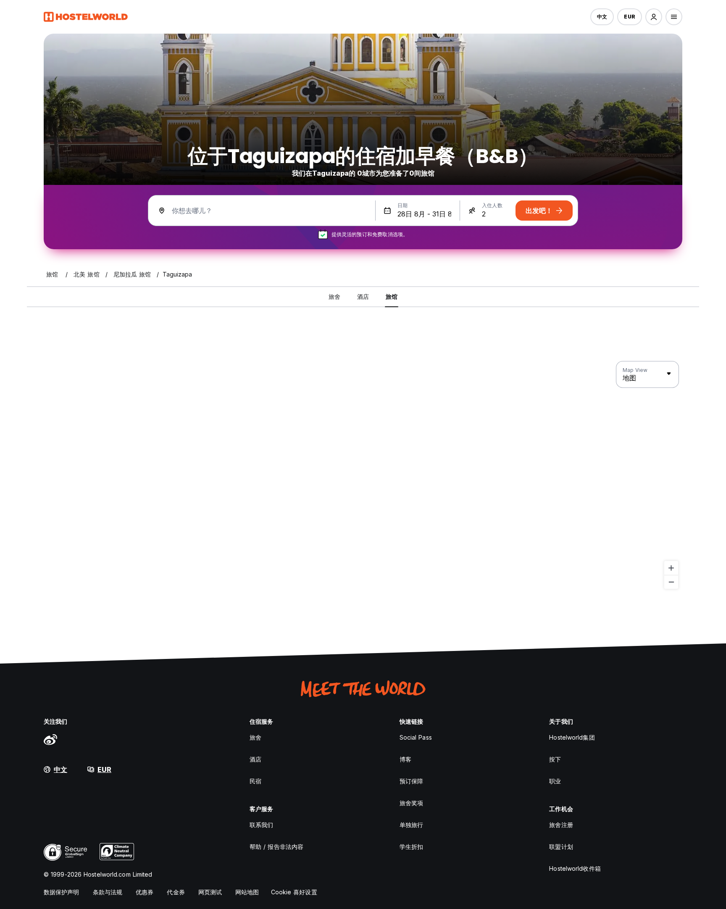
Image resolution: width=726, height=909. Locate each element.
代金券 (175, 892)
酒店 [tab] (363, 296)
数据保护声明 (61, 892)
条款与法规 (108, 892)
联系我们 (261, 824)
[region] (363, 475)
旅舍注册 (561, 824)
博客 (405, 759)
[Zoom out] (671, 582)
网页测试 (210, 892)
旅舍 (255, 737)
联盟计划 (561, 846)
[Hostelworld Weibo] (50, 739)
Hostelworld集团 (571, 737)
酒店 (255, 759)
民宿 (255, 781)
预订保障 (411, 781)
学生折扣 (411, 846)
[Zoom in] (671, 568)
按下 (555, 759)
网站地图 (247, 892)
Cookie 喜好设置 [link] (294, 892)
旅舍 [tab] (334, 296)
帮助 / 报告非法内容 (276, 846)
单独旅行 (411, 824)
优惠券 (144, 892)
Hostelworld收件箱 (574, 868)
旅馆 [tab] (391, 296)
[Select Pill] (653, 16)
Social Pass (416, 737)
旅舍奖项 (411, 802)
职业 (555, 781)
